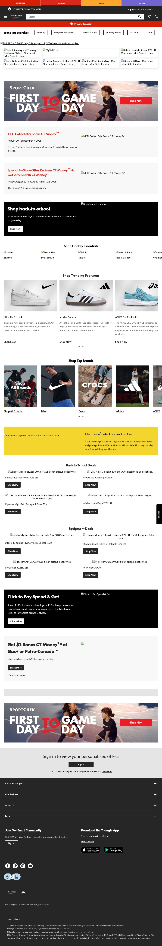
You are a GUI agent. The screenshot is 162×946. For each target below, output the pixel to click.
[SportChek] (60, 3)
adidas (120, 411)
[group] (30, 312)
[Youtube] (30, 865)
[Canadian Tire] (20, 3)
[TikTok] (15, 865)
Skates (8, 257)
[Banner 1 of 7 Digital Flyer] (51, 50)
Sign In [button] (81, 764)
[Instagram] (22, 865)
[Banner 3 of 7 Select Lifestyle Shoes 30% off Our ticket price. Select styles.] (139, 53)
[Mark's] (101, 3)
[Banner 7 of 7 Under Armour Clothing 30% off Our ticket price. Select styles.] (61, 63)
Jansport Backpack (64, 32)
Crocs (81, 411)
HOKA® (134, 32)
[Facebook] (7, 865)
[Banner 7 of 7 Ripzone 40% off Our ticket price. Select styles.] (139, 63)
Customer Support (14, 783)
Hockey (41, 32)
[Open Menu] (5, 17)
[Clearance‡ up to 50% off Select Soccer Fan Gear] (42, 441)
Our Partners (11, 794)
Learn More (16, 667)
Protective (47, 257)
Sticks (82, 257)
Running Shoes (113, 32)
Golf (149, 32)
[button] (140, 17)
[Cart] (156, 17)
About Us (9, 805)
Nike (44, 411)
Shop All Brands (13, 411)
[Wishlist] (149, 17)
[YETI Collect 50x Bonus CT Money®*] (119, 141)
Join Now (107, 771)
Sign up (11, 843)
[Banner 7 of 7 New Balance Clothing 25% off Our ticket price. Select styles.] (22, 63)
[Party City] (142, 3)
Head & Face (123, 257)
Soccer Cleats (89, 32)
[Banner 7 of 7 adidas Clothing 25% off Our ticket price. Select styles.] (100, 63)
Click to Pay (16, 621)
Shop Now (15, 229)
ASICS (156, 411)
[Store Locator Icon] (9, 9)
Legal (7, 816)
